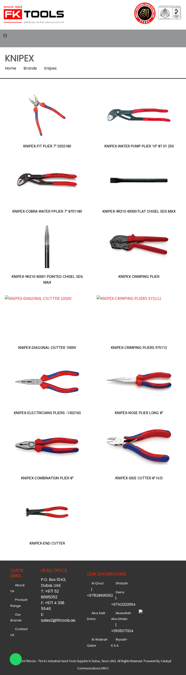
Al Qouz (97, 583)
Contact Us (19, 632)
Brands (30, 68)
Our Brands (16, 617)
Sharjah (121, 583)
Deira (119, 592)
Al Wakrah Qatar (97, 642)
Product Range (18, 602)
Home (10, 68)
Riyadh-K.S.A (119, 642)
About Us (17, 588)
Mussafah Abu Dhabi (121, 616)
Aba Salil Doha (96, 616)
